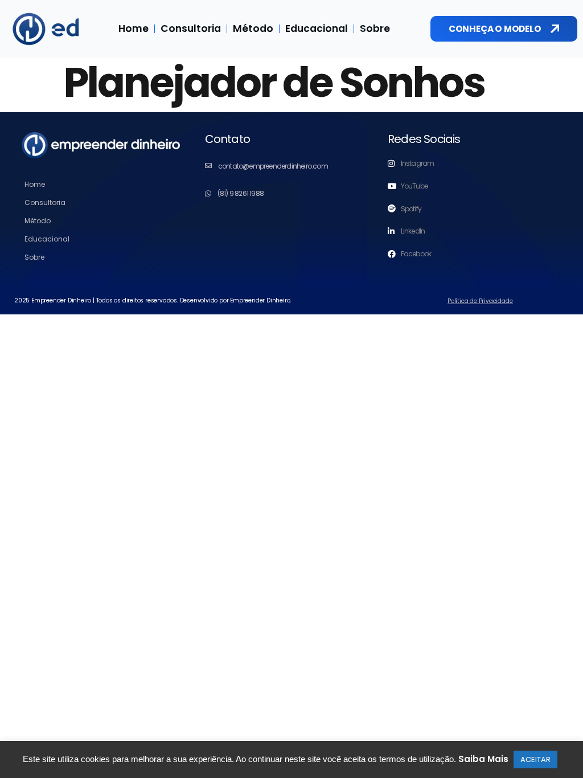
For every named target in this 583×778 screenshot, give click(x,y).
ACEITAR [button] (535, 759)
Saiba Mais (483, 759)
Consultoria (191, 28)
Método (253, 28)
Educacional (316, 28)
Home (133, 28)
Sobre (375, 28)
